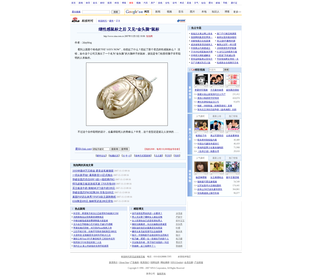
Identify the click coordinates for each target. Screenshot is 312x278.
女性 (167, 3)
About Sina (124, 262)
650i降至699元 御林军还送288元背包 (92, 201)
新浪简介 (113, 262)
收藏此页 (114, 155)
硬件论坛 (101, 155)
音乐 (180, 11)
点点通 (158, 155)
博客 (124, 3)
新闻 (81, 3)
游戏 (160, 3)
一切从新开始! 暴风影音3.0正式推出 (92, 175)
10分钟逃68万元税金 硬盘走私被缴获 (93, 170)
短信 (203, 3)
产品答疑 (198, 262)
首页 (73, 3)
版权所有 (161, 273)
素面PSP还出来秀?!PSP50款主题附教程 (94, 196)
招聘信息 (155, 262)
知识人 (215, 11)
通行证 (234, 3)
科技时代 (102, 21)
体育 (88, 3)
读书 (174, 3)
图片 (192, 11)
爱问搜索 (76, 11)
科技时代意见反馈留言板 (133, 256)
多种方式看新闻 (142, 155)
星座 (189, 3)
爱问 (211, 3)
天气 (196, 3)
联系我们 (144, 262)
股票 (109, 3)
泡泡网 (149, 36)
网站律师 (165, 262)
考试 (182, 3)
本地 (204, 11)
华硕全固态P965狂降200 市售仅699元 (93, 192)
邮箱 (218, 3)
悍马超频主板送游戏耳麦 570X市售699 (93, 183)
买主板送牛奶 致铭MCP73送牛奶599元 (93, 188)
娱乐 (95, 3)
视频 (138, 3)
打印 (168, 155)
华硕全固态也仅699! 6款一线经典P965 (93, 179)
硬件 (111, 21)
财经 (102, 3)
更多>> (237, 11)
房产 (153, 3)
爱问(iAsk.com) (83, 149)
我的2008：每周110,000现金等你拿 (162, 149)
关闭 (177, 155)
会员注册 (188, 262)
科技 (117, 3)
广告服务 (134, 262)
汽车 (146, 3)
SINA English (177, 262)
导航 (225, 3)
